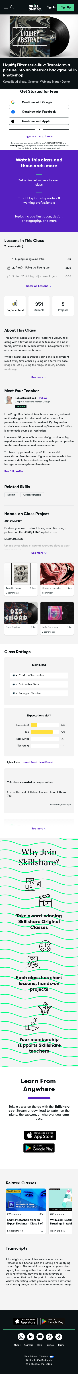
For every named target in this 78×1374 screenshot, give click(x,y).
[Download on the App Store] (39, 1135)
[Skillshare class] (26, 1200)
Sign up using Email (39, 136)
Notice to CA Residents (39, 1360)
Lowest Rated (29, 762)
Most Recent (46, 762)
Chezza (22, 826)
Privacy (50, 1344)
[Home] (35, 7)
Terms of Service (54, 143)
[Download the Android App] (52, 1321)
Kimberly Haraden (51, 588)
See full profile (13, 471)
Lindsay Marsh (15, 1230)
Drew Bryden (13, 627)
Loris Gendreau (50, 627)
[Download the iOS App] (25, 1321)
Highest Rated (13, 762)
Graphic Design (32, 494)
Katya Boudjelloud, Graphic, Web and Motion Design (37, 81)
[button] (6, 7)
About (17, 1344)
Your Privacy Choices (36, 1356)
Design (11, 494)
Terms (61, 1344)
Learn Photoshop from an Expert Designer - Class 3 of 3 (25, 1223)
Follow (43, 398)
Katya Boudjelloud (31, 398)
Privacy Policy (16, 145)
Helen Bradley (57, 1230)
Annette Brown (13, 588)
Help (39, 1344)
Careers (28, 1344)
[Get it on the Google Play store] (39, 1148)
